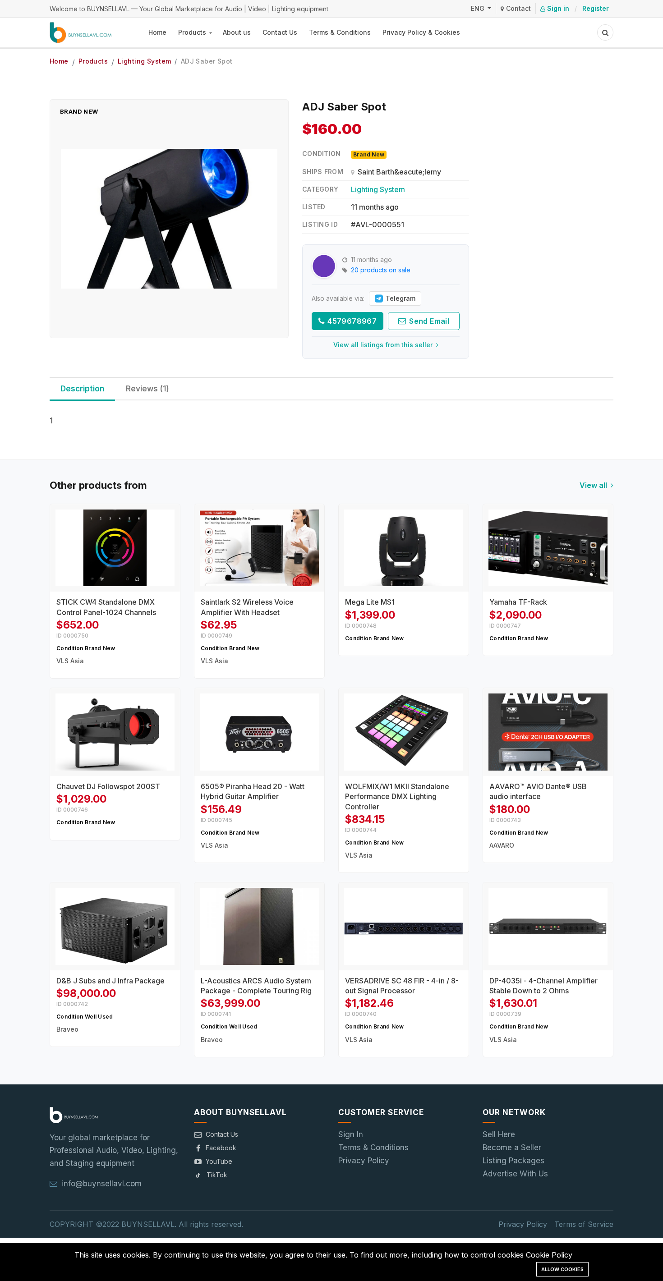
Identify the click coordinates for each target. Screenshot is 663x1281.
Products (193, 32)
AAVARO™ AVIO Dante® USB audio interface (538, 791)
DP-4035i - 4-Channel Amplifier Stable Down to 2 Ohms (543, 985)
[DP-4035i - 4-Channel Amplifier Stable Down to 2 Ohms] (548, 926)
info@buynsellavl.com (102, 1183)
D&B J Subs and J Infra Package (110, 980)
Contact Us (279, 32)
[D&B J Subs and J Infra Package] (115, 926)
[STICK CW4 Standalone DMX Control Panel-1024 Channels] (115, 548)
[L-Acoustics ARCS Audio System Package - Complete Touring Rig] (259, 926)
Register (595, 8)
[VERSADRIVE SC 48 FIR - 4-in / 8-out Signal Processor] (404, 926)
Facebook (221, 1148)
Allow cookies (562, 1269)
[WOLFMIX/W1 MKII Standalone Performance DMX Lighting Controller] (404, 732)
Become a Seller (512, 1147)
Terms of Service (583, 1224)
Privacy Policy (363, 1160)
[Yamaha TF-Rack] (548, 548)
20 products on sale (380, 270)
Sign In (350, 1134)
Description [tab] (82, 388)
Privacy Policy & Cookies (421, 32)
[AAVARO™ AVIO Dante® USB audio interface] (548, 732)
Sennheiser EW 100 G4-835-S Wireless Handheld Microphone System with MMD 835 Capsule (95, 1236)
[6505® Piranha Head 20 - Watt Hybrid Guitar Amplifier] (259, 732)
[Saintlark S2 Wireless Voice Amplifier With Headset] (259, 548)
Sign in (557, 8)
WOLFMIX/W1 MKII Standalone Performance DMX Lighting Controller (397, 796)
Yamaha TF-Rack (518, 601)
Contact (517, 8)
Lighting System (144, 61)
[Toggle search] (605, 32)
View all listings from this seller (383, 345)
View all (594, 485)
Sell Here (499, 1134)
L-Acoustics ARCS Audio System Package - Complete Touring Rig (256, 985)
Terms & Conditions (340, 32)
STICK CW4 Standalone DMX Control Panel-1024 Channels (106, 606)
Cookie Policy (549, 1254)
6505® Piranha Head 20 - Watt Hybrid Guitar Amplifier (252, 791)
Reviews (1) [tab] (147, 388)
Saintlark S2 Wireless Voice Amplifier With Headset (247, 606)
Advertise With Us (515, 1173)
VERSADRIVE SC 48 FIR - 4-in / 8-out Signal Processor (402, 985)
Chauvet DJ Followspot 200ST (108, 786)
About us (237, 32)
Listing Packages (513, 1160)
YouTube (219, 1161)
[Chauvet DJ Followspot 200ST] (115, 732)
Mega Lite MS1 (370, 601)
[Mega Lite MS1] (404, 548)
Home (157, 32)
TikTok (217, 1175)
